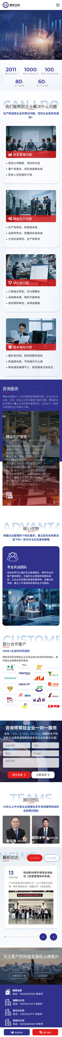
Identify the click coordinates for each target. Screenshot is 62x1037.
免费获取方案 (19, 975)
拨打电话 (47, 1032)
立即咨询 (41, 774)
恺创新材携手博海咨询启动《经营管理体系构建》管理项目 (37, 874)
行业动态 (51, 857)
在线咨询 (19, 1032)
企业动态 (34, 857)
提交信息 (17, 774)
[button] (27, 54)
